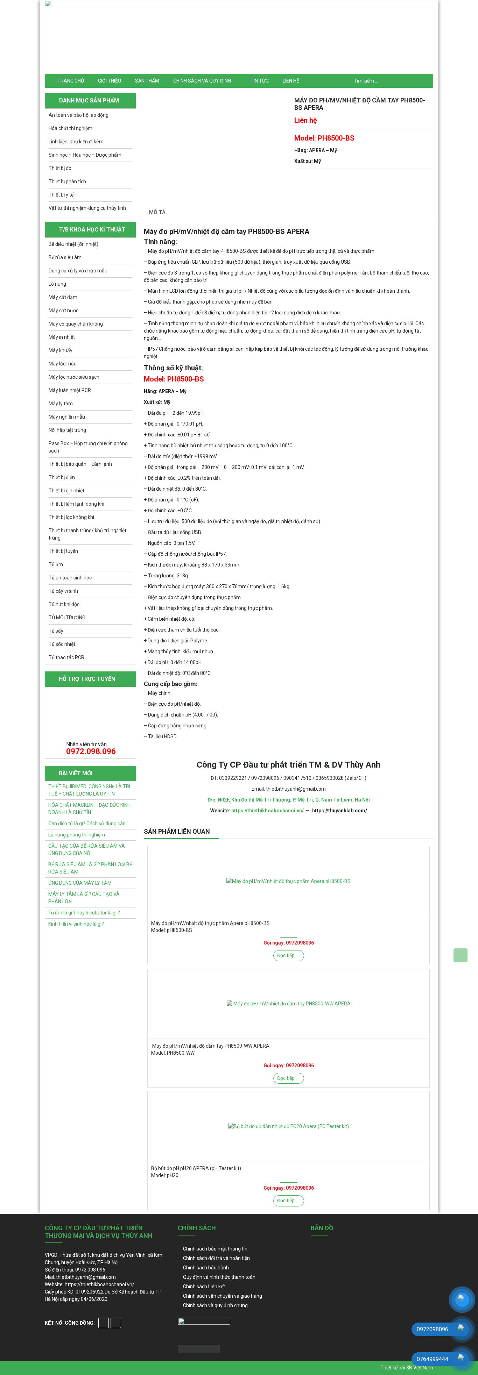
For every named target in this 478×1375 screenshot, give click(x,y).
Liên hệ (291, 81)
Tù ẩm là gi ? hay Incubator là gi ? (84, 913)
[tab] (157, 213)
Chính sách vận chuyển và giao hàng (222, 1296)
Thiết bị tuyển (63, 551)
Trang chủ (70, 81)
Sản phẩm (147, 81)
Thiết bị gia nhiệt (66, 490)
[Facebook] (103, 1323)
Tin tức (260, 81)
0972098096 (300, 943)
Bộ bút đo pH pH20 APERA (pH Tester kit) (196, 1168)
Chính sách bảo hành (206, 1267)
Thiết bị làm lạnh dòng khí (76, 504)
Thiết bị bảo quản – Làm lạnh (80, 464)
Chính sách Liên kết (204, 1286)
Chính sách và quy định (202, 81)
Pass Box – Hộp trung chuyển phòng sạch (88, 447)
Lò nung (57, 284)
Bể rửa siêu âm (65, 257)
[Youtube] (116, 1323)
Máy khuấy (60, 350)
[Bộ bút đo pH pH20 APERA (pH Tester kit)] (288, 1126)
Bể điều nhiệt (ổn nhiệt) (73, 244)
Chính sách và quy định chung (215, 1305)
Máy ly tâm (61, 403)
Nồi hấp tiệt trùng (67, 430)
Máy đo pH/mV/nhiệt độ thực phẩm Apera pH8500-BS (210, 923)
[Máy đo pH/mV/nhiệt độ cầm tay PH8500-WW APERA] (288, 1004)
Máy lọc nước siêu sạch (74, 377)
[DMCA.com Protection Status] (199, 1348)
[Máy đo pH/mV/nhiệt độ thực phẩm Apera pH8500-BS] (288, 881)
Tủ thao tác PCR (66, 657)
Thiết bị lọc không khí (71, 517)
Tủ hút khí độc (64, 604)
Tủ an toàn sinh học (70, 577)
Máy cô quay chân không (76, 324)
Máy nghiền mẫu (67, 417)
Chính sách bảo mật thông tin (215, 1249)
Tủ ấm (56, 564)
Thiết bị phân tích (67, 181)
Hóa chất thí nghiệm (70, 128)
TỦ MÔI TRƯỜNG (67, 617)
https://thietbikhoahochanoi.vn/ (267, 810)
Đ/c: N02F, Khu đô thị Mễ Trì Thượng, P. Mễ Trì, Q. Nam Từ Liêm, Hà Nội (289, 800)
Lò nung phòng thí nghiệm (76, 835)
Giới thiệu (109, 81)
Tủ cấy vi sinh (63, 591)
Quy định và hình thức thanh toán (219, 1277)
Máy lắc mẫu (63, 363)
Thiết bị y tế (61, 195)
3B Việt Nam (419, 1367)
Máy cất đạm (63, 297)
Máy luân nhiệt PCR (70, 390)
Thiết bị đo (60, 168)
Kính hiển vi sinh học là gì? (76, 924)
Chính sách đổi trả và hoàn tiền (216, 1258)
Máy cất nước (63, 310)
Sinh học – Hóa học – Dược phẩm (85, 155)
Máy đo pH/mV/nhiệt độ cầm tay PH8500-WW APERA (210, 1046)
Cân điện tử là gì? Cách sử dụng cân (87, 823)
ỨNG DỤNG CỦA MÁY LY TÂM (80, 883)
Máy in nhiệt (62, 337)
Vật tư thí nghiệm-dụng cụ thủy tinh (87, 208)
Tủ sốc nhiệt (62, 644)
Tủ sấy (56, 631)
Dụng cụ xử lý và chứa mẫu (78, 270)
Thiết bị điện (62, 477)
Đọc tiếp (286, 955)
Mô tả (157, 212)
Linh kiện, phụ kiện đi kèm (76, 141)
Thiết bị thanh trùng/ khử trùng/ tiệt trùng (87, 534)
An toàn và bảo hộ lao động (78, 115)
